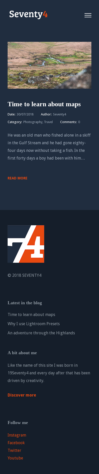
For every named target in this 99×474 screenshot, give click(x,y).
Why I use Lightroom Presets (34, 323)
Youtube (15, 458)
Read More (17, 178)
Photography (32, 122)
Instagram (17, 435)
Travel (48, 122)
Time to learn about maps (44, 104)
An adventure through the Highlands (41, 333)
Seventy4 (59, 114)
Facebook (16, 442)
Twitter (14, 450)
